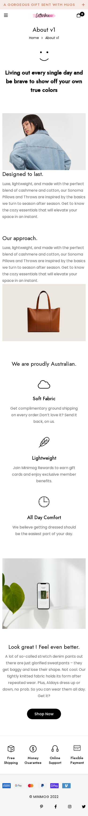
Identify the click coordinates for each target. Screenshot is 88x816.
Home (34, 37)
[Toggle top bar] (83, 4)
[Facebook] (55, 806)
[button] (44, 714)
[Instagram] (70, 806)
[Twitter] (84, 806)
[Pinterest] (41, 806)
